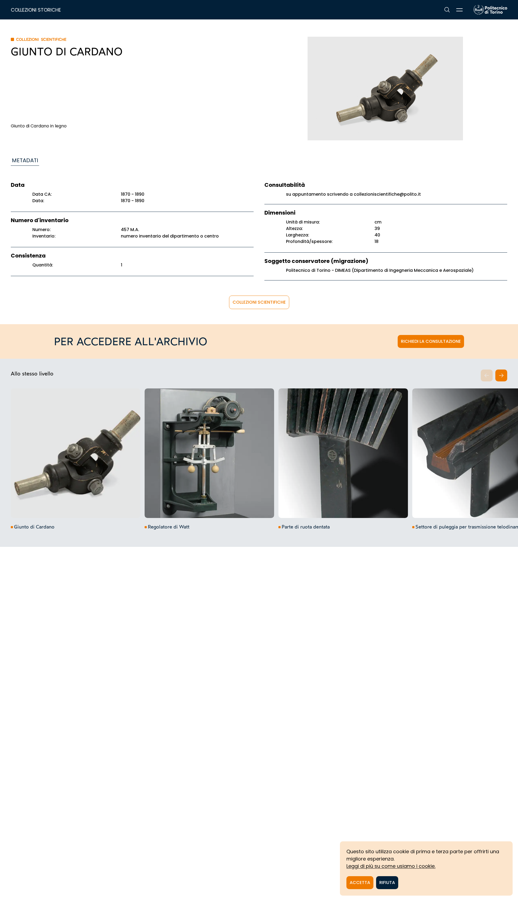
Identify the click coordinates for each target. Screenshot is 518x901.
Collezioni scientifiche (259, 302)
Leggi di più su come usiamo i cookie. (390, 866)
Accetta (360, 882)
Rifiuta (387, 882)
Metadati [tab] (25, 160)
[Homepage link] (490, 10)
